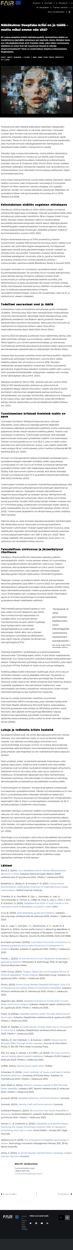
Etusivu (37, 3)
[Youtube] (42, 1223)
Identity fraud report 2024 (30, 1066)
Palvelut (63, 3)
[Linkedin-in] (47, 1223)
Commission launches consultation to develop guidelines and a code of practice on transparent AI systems (36, 945)
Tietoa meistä (60, 7)
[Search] (67, 1217)
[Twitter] (30, 1223)
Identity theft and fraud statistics (36, 1104)
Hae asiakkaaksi (56, 12)
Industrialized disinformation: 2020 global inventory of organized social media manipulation (34, 887)
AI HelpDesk (43, 7)
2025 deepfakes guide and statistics (35, 913)
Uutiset (48, 3)
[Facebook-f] (36, 1223)
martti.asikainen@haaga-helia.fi (28, 1174)
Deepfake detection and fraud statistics (38, 1098)
